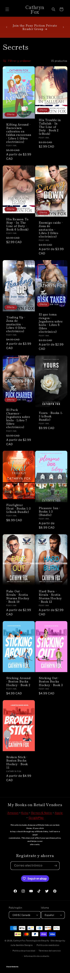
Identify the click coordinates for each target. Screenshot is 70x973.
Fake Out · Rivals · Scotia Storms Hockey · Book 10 (17, 596)
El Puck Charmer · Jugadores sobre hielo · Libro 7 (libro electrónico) (18, 418)
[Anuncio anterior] (7, 27)
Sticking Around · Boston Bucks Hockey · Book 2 (18, 681)
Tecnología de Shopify (37, 940)
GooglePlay (36, 817)
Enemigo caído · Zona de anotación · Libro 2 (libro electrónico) (51, 229)
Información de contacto (36, 956)
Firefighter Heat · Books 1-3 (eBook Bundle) (18, 508)
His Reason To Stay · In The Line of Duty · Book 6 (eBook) (17, 224)
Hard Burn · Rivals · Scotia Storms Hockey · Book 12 (50, 596)
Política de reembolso (48, 945)
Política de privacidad (24, 950)
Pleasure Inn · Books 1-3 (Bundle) (49, 511)
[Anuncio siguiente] (63, 27)
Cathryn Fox (19, 940)
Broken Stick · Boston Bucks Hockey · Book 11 (17, 762)
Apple (59, 813)
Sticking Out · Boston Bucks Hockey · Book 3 (51, 681)
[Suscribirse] (55, 865)
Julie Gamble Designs (22, 945)
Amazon (12, 813)
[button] (7, 9)
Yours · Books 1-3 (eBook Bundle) (51, 416)
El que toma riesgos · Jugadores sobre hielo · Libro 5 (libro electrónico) (51, 323)
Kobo (24, 813)
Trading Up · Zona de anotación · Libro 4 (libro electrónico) (16, 324)
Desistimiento (35, 963)
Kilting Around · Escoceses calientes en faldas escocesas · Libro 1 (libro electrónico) (18, 133)
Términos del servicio (50, 950)
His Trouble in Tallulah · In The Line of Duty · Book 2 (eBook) (50, 126)
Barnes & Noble (41, 813)
